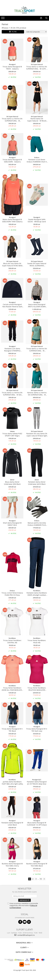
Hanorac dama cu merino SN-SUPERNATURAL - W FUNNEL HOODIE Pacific (36, 394)
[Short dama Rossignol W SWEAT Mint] (12, 507)
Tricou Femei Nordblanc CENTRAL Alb (12, 641)
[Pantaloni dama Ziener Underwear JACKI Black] (37, 463)
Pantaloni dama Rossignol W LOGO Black (12, 824)
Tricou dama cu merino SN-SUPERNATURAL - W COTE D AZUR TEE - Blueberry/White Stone (36, 68)
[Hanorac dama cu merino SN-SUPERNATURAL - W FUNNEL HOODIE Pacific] (37, 375)
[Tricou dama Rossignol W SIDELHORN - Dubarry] (12, 144)
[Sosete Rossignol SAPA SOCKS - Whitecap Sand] (37, 195)
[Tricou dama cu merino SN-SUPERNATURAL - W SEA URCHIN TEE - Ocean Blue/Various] (12, 375)
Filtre (14, 32)
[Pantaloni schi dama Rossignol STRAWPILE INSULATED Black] (12, 331)
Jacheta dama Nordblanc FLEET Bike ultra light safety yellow (12, 783)
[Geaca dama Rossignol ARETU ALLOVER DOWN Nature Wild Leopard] (37, 289)
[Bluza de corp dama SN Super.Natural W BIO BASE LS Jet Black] (12, 246)
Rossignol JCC (36, 780)
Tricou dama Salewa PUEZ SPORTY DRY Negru (12, 434)
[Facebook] (20, 922)
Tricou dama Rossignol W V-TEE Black (12, 730)
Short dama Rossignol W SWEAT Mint (12, 524)
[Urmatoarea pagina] (44, 879)
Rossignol (12, 64)
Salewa (12, 431)
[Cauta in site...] (46, 18)
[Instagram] (29, 922)
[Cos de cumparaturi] (41, 18)
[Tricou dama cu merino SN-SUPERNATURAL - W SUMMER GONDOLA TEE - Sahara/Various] (12, 97)
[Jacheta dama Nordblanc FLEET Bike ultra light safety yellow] (12, 760)
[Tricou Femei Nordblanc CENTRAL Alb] (12, 621)
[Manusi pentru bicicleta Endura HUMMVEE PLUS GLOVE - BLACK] (37, 507)
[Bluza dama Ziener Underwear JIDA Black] (12, 463)
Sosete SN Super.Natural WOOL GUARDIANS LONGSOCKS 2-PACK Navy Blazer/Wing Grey (37, 264)
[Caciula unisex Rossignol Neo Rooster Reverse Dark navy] (12, 289)
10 (41, 879)
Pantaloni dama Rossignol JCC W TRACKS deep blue (37, 783)
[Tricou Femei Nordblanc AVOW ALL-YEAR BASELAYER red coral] (12, 669)
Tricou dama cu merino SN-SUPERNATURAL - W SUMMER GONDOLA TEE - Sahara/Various (12, 120)
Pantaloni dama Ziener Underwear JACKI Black (36, 483)
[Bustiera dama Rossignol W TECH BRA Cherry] (12, 848)
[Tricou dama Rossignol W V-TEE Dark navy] (37, 713)
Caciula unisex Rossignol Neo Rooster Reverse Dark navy (12, 305)
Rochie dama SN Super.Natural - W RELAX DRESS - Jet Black (36, 120)
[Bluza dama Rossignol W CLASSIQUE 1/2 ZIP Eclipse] (37, 807)
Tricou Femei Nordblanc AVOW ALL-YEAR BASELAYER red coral (12, 689)
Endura (36, 157)
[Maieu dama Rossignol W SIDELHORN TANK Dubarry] (12, 194)
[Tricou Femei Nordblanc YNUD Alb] (37, 621)
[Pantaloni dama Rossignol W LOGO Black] (12, 807)
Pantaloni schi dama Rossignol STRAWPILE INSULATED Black (12, 349)
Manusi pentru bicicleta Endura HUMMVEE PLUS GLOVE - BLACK (37, 524)
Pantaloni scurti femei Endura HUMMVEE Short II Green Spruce (37, 160)
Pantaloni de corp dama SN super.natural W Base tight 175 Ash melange (36, 434)
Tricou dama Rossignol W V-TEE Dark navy (36, 730)
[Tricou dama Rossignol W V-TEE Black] (12, 713)
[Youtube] (25, 922)
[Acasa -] (24, 10)
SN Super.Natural (37, 64)
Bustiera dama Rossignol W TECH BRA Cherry (12, 865)
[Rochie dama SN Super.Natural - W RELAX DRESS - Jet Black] (37, 97)
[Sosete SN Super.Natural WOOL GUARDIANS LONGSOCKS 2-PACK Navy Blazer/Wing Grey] (37, 246)
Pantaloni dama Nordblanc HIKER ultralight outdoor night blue (37, 594)
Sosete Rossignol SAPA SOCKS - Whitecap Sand (37, 220)
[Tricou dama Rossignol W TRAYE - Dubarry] (12, 50)
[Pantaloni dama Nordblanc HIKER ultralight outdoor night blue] (37, 562)
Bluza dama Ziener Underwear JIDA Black (12, 483)
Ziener (12, 480)
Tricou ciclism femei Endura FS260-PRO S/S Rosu (12, 594)
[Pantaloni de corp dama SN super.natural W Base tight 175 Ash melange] (37, 418)
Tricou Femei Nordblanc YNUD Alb (37, 641)
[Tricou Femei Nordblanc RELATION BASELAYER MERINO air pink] (37, 669)
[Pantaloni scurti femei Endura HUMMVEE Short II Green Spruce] (37, 144)
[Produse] (3, 18)
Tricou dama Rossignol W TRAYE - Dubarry (12, 68)
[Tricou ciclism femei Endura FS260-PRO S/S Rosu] (12, 563)
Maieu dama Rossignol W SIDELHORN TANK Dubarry (12, 220)
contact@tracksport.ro (26, 935)
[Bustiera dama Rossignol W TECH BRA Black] (37, 848)
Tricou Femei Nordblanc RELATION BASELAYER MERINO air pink (37, 689)
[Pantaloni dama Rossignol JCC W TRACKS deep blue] (37, 760)
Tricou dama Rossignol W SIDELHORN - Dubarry (12, 160)
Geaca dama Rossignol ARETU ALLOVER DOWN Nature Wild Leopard (37, 305)
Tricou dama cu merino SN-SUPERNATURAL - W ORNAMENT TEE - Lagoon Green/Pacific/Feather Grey (36, 349)
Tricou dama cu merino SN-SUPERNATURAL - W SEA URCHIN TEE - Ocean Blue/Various (12, 394)
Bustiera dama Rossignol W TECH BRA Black (36, 865)
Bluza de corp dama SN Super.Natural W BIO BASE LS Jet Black (12, 264)
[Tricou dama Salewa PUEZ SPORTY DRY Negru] (12, 418)
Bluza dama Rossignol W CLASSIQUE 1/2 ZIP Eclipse (37, 824)
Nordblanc (36, 591)
